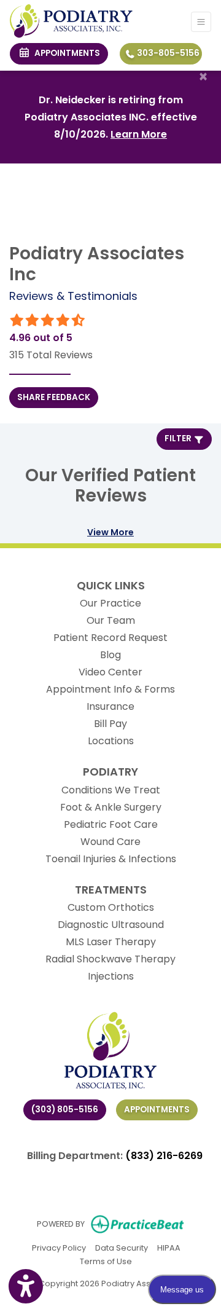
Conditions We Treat (110, 790)
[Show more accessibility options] (26, 1286)
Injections (111, 976)
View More (110, 532)
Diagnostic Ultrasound (111, 925)
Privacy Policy (59, 1247)
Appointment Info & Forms (110, 689)
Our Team (111, 620)
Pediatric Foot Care (111, 824)
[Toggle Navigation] (201, 22)
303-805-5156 (167, 53)
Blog (110, 655)
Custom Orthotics (111, 907)
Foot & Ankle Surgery (110, 807)
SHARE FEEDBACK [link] (53, 397)
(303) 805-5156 (64, 1109)
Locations (111, 741)
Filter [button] (179, 438)
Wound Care (110, 842)
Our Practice (110, 603)
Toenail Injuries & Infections (110, 859)
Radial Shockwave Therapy (110, 959)
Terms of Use (106, 1261)
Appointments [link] (65, 53)
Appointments (157, 1109)
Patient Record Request (110, 638)
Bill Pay (110, 724)
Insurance (110, 706)
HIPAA (168, 1247)
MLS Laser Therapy (111, 942)
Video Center (110, 672)
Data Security (121, 1247)
